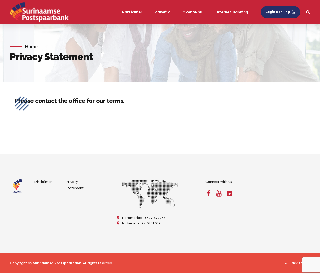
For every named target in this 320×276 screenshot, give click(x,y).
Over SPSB (192, 12)
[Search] (308, 12)
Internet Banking (231, 12)
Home (31, 46)
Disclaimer (43, 182)
